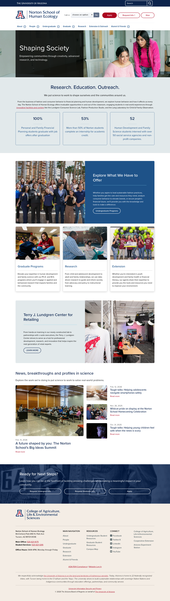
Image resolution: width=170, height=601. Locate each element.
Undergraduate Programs (107, 211)
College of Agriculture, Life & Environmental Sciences (144, 534)
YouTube (116, 551)
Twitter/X (117, 540)
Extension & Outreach (98, 26)
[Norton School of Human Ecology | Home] (38, 14)
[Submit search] (150, 3)
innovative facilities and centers (30, 107)
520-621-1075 (33, 542)
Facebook (117, 536)
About (19, 26)
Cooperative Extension (144, 541)
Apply (109, 15)
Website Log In (95, 566)
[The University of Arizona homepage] (32, 3)
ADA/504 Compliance (77, 566)
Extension (67, 555)
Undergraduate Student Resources (96, 537)
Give (148, 15)
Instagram (117, 547)
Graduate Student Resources (94, 543)
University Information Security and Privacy (85, 589)
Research (82, 26)
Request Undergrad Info (40, 491)
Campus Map (92, 549)
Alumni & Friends (118, 26)
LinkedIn (116, 544)
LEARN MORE (32, 350)
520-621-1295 (37, 545)
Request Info (128, 15)
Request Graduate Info (85, 491)
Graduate (67, 26)
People (32, 26)
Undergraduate (49, 26)
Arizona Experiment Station (142, 546)
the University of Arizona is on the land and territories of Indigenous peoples (76, 576)
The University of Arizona (105, 592)
